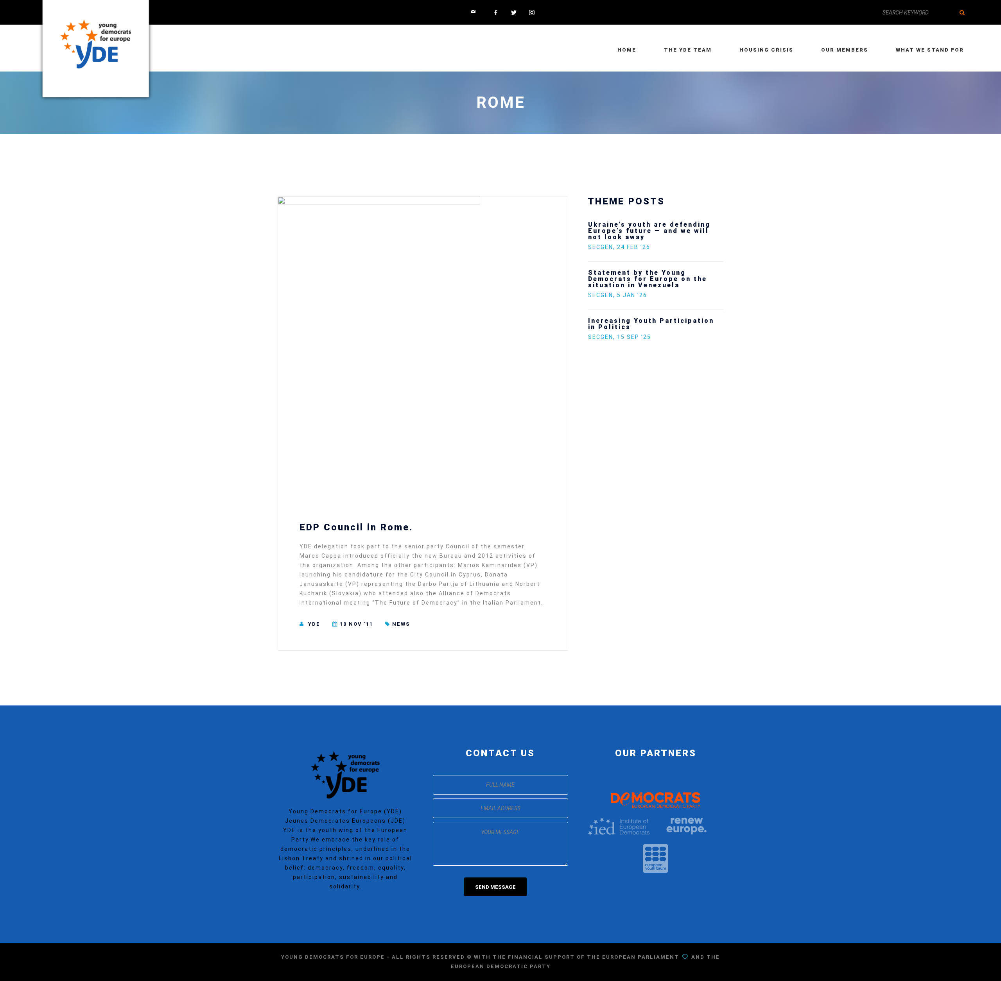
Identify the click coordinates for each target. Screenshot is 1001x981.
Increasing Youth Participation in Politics (651, 324)
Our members (844, 50)
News (401, 624)
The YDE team (688, 50)
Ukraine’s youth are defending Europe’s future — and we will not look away (649, 231)
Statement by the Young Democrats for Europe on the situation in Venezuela (647, 279)
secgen (600, 247)
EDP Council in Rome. (356, 527)
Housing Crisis (766, 50)
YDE (314, 624)
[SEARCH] (962, 12)
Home (626, 50)
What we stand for (930, 50)
